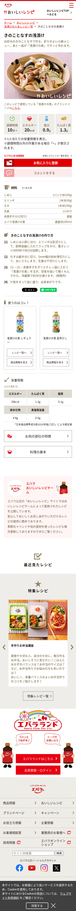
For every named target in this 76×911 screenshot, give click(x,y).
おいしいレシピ (51, 803)
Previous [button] (3, 647)
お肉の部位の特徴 (38, 436)
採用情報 (9, 842)
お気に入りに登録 (45, 163)
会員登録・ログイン (38, 770)
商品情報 (9, 803)
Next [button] (72, 647)
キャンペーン (50, 813)
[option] (38, 643)
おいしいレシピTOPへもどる (58, 12)
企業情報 (47, 823)
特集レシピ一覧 (38, 696)
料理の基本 (38, 451)
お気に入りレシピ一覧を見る (56, 155)
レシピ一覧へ (19, 353)
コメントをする (44, 173)
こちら (16, 108)
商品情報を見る (19, 362)
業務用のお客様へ (53, 832)
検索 (59, 853)
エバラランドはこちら (38, 758)
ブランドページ (13, 813)
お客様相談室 (12, 832)
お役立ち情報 (12, 823)
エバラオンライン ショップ (53, 842)
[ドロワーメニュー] (71, 5)
